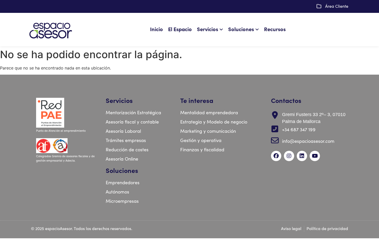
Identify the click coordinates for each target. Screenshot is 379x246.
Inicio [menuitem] (156, 29)
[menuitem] (211, 29)
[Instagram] (289, 156)
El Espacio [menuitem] (180, 29)
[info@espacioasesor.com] (275, 140)
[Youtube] (315, 156)
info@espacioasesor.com (308, 141)
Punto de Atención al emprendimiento (61, 131)
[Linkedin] (302, 156)
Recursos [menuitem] (275, 29)
